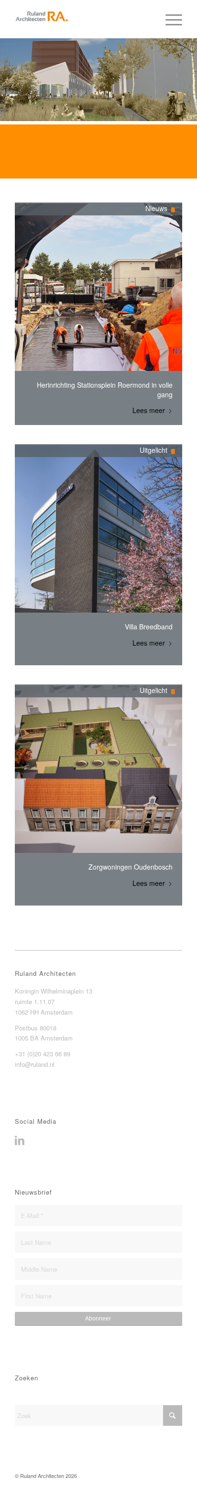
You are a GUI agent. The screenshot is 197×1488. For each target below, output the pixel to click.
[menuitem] (169, 19)
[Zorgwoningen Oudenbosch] (98, 769)
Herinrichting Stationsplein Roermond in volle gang (105, 389)
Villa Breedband (149, 626)
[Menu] (169, 19)
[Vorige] (8, 152)
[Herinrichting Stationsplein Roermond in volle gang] (98, 287)
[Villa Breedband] (98, 529)
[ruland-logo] (82, 19)
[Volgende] (188, 152)
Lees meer (148, 410)
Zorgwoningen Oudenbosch (130, 867)
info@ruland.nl (35, 1064)
